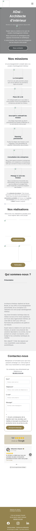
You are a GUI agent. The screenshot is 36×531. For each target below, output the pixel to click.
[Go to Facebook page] (9, 523)
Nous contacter (18, 48)
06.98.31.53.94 (18, 373)
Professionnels (18, 239)
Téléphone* (9, 387)
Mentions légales (11, 527)
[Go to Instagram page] (19, 523)
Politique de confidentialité (22, 527)
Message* (9, 402)
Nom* (8, 379)
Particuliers (18, 265)
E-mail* (8, 394)
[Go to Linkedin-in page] (27, 523)
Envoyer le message (15, 427)
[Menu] (32, 3)
